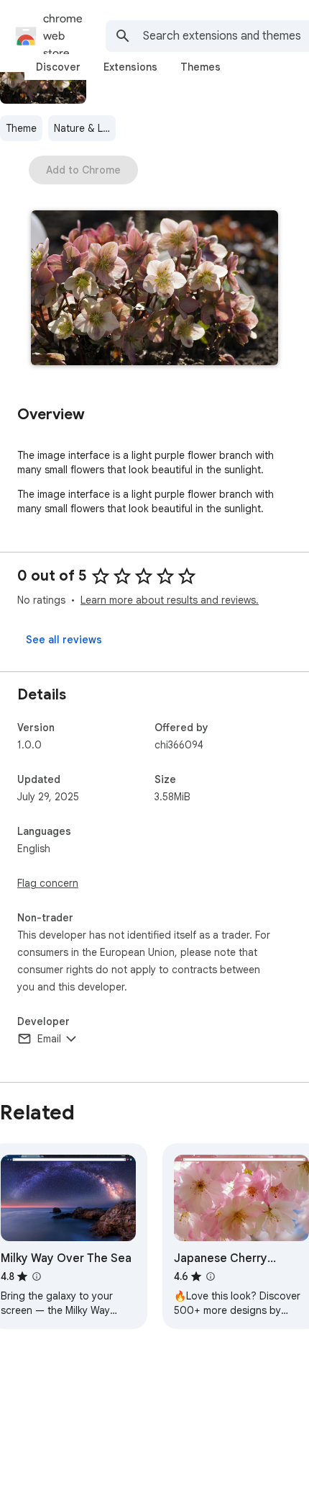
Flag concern (47, 883)
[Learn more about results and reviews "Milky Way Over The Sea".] (36, 1276)
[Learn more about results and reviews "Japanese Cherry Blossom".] (210, 1276)
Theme (21, 128)
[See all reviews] (64, 639)
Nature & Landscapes (85, 128)
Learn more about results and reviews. (169, 600)
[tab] (58, 67)
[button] (154, 289)
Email (49, 1038)
